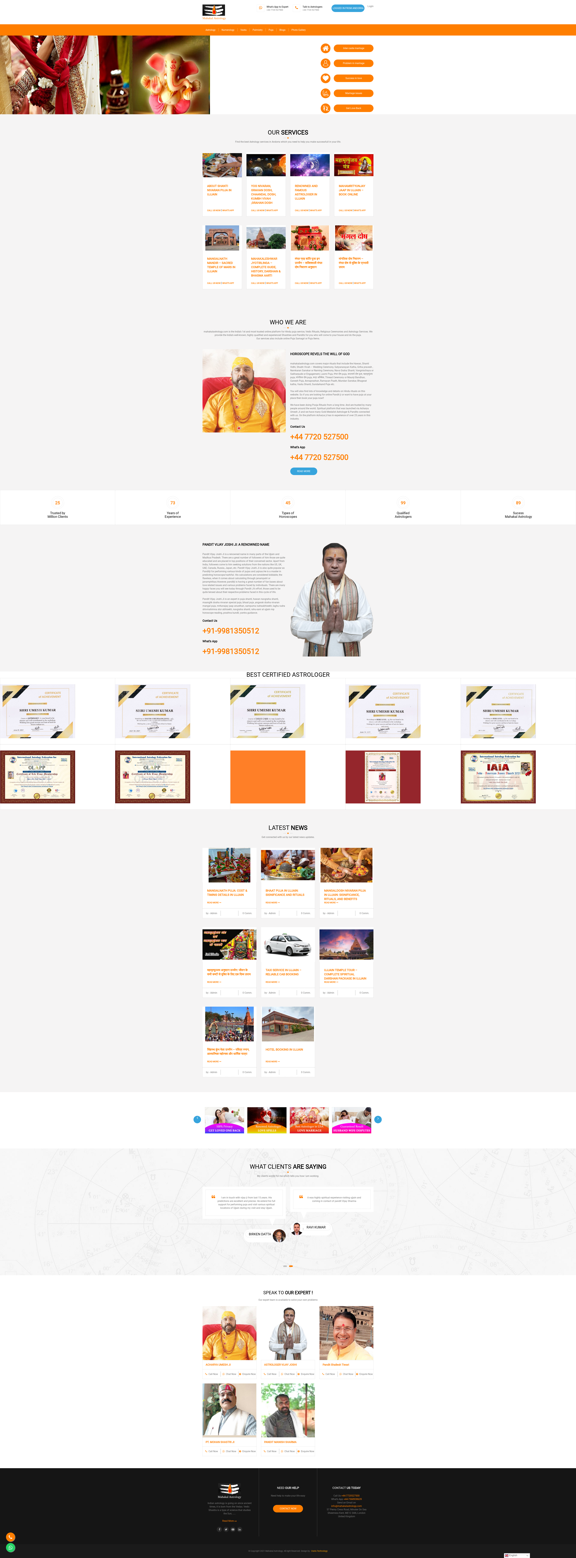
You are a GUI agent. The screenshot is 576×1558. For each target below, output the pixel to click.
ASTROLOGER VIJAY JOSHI (280, 1364)
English (512, 1555)
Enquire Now (248, 1374)
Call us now (213, 210)
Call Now (212, 1374)
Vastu (243, 29)
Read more (303, 471)
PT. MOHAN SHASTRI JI (220, 1442)
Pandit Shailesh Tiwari (336, 1364)
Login (371, 6)
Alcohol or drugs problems (354, 108)
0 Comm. (247, 913)
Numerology (228, 29)
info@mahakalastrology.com (346, 1506)
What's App (228, 210)
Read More (213, 903)
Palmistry (258, 29)
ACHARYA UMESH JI (218, 1364)
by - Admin (211, 913)
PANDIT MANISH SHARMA (280, 1442)
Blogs (282, 29)
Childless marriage (353, 48)
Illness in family (353, 93)
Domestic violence (353, 63)
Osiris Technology (319, 1551)
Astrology (211, 29)
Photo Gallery (298, 29)
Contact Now (288, 1508)
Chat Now (230, 1374)
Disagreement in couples (354, 78)
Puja (271, 29)
